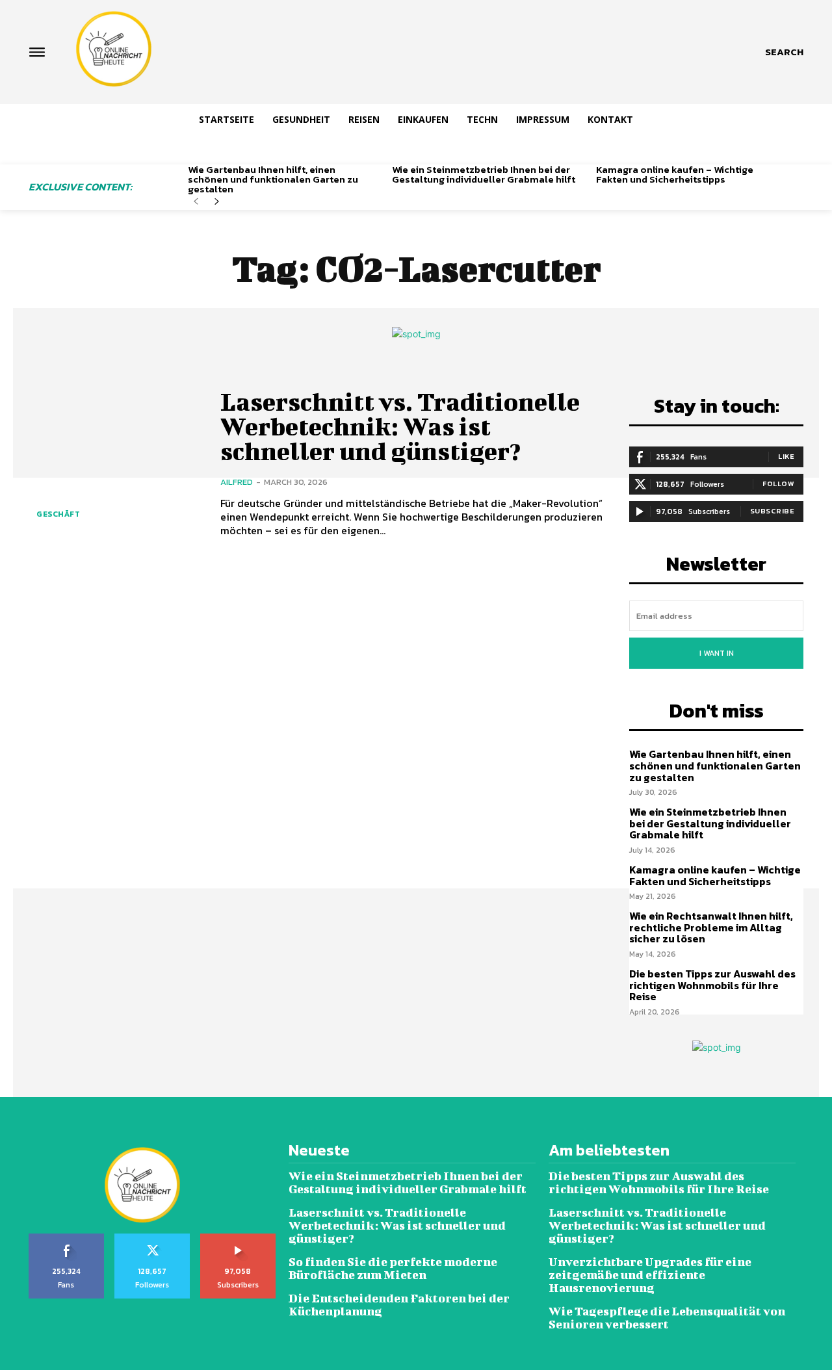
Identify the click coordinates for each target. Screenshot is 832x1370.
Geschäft (58, 514)
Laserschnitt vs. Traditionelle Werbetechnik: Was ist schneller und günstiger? (400, 426)
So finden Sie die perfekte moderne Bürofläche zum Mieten (393, 1268)
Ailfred (236, 482)
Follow (778, 483)
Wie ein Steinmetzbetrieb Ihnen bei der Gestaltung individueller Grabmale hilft (483, 174)
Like (786, 456)
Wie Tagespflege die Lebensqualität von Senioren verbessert (667, 1317)
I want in (716, 653)
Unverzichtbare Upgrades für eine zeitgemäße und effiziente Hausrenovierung (650, 1275)
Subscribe (772, 511)
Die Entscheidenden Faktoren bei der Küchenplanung (399, 1304)
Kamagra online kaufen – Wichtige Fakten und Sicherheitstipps (674, 174)
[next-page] (217, 202)
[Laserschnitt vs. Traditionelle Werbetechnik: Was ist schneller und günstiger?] (115, 463)
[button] (784, 52)
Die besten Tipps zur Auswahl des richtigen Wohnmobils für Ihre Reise (712, 985)
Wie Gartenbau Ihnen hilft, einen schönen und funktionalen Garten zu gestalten (273, 179)
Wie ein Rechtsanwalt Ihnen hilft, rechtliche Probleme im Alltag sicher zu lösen (711, 927)
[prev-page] (196, 202)
